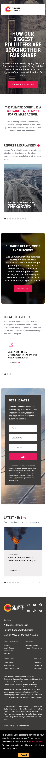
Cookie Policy (36, 742)
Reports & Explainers (20, 145)
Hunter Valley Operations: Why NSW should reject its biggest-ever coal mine (21, 204)
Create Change (15, 317)
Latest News (13, 517)
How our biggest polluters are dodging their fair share (23, 44)
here (15, 478)
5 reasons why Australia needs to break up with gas (22, 559)
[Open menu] (39, 9)
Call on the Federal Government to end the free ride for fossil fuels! (22, 355)
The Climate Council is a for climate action (23, 111)
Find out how (23, 289)
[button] (5, 218)
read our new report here (23, 84)
